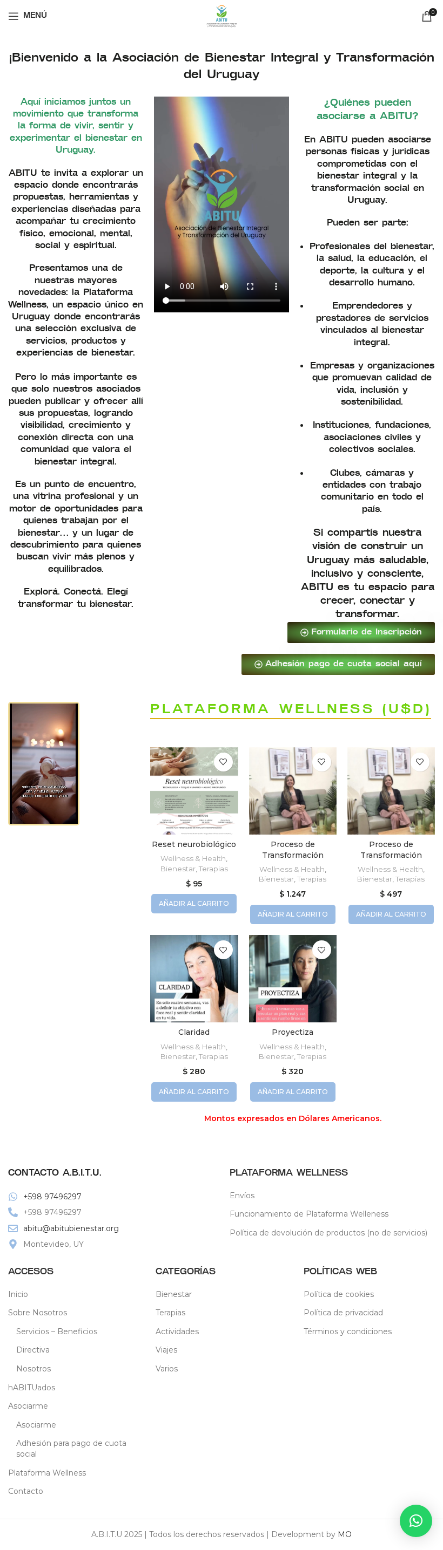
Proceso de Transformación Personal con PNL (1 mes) (391, 860)
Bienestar (178, 868)
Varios (167, 1369)
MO (345, 1534)
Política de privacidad (343, 1312)
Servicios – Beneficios (56, 1331)
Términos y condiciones (348, 1331)
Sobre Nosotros (37, 1312)
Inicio (18, 1294)
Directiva (33, 1350)
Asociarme (36, 1425)
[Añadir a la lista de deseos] (223, 762)
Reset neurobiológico (194, 844)
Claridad (194, 1032)
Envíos (242, 1195)
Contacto (25, 1491)
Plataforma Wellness (47, 1473)
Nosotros (33, 1369)
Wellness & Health (193, 858)
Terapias (213, 868)
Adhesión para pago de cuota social (71, 1448)
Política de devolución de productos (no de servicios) (328, 1233)
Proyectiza (292, 1032)
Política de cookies (339, 1294)
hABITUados (31, 1387)
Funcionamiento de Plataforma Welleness (309, 1214)
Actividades (177, 1331)
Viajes (166, 1350)
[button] (416, 1521)
